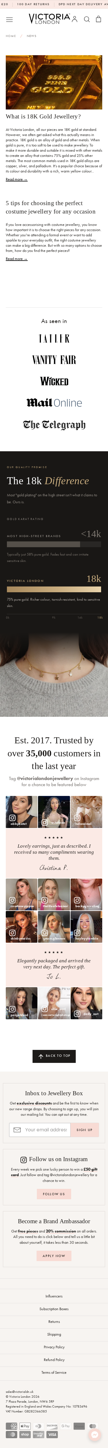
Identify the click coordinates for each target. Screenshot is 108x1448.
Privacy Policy (54, 1346)
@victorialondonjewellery (45, 778)
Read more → (17, 179)
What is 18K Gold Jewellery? (43, 116)
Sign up (85, 1130)
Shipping (54, 1334)
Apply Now (54, 1256)
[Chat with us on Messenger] (94, 1434)
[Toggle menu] (9, 19)
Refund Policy (54, 1359)
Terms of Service (54, 1372)
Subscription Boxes (54, 1308)
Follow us (54, 1194)
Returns (54, 1321)
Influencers (54, 1296)
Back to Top (57, 1055)
